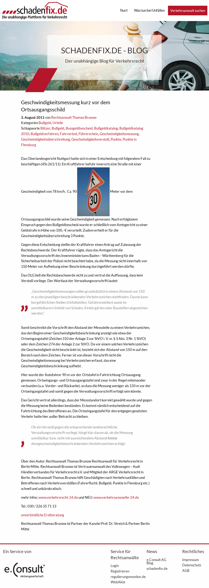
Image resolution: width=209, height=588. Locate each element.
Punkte (116, 139)
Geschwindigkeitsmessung (119, 134)
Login (115, 565)
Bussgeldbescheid (79, 128)
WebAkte (118, 582)
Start (124, 10)
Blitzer (45, 128)
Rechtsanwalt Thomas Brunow (74, 117)
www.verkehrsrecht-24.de (58, 497)
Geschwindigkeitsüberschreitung (45, 139)
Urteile (58, 123)
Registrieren (120, 571)
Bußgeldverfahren (44, 134)
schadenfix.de (157, 568)
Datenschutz (191, 565)
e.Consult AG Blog (156, 561)
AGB (185, 570)
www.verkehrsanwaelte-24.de (116, 497)
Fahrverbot (68, 134)
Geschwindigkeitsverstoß (90, 139)
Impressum (190, 560)
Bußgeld (45, 123)
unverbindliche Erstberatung (42, 515)
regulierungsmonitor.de (122, 577)
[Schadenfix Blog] (35, 10)
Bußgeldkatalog (106, 128)
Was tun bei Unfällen (149, 10)
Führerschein (88, 134)
